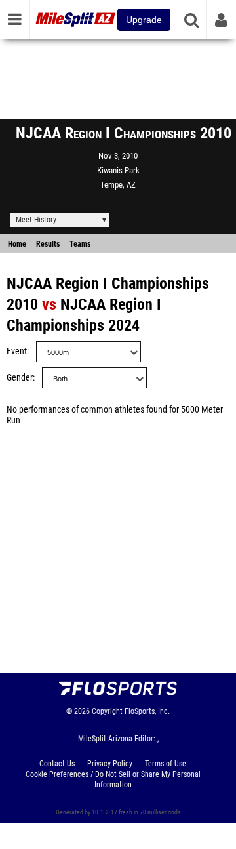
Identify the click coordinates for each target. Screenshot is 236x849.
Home (17, 244)
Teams (79, 244)
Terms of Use (165, 763)
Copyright (107, 711)
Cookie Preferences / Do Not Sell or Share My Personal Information (113, 779)
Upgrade (144, 19)
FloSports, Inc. (147, 711)
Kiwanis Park (118, 170)
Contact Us (57, 763)
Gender (20, 377)
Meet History (36, 219)
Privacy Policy (109, 763)
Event (17, 351)
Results (48, 244)
